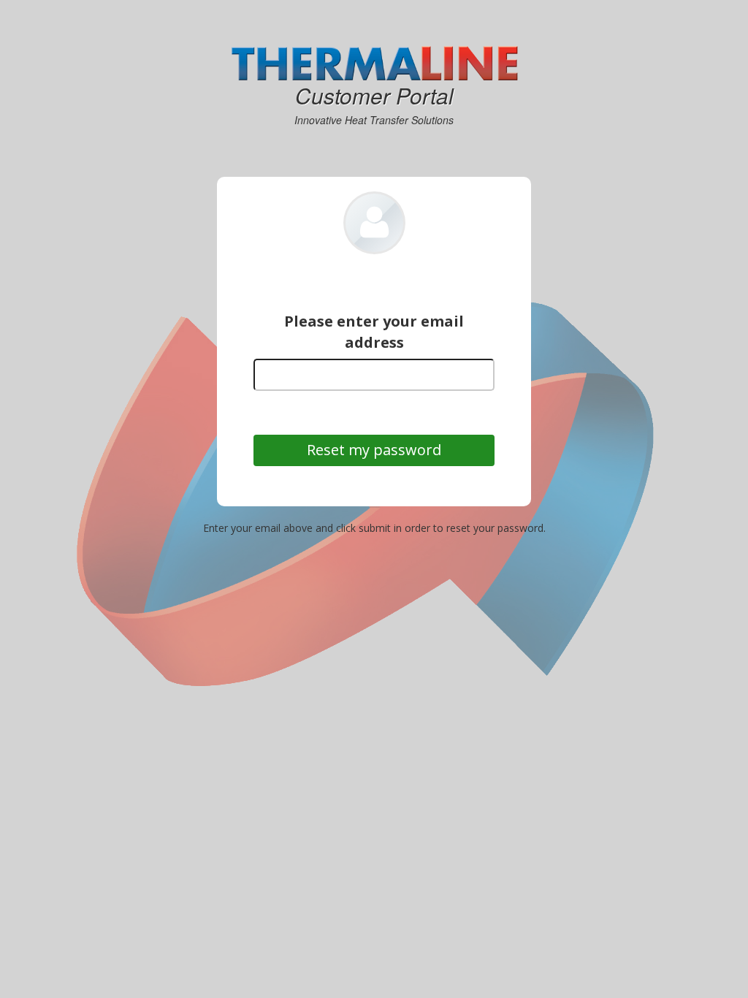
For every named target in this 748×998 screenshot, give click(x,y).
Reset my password (374, 450)
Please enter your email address (374, 331)
